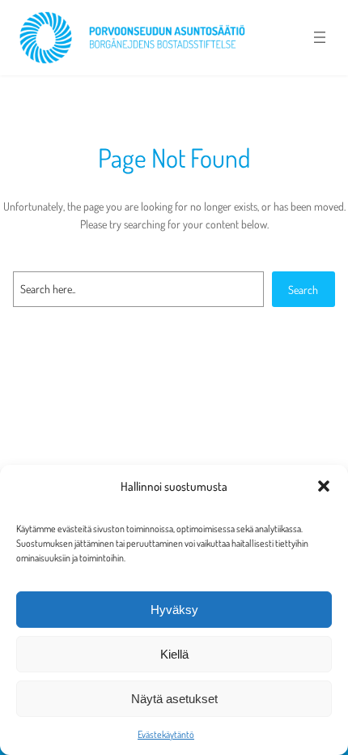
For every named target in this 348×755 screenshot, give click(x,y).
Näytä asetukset (174, 699)
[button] (324, 486)
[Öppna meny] (319, 37)
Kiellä (174, 654)
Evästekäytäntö (166, 734)
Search (303, 289)
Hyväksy (174, 609)
